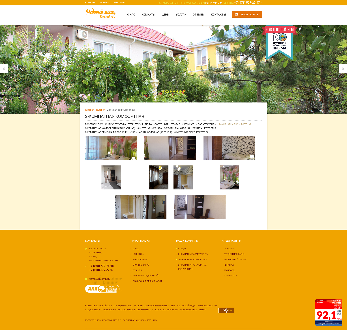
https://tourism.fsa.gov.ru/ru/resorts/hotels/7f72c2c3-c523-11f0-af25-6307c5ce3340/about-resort (153, 310)
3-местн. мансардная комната (183, 128)
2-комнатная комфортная (235, 124)
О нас (131, 14)
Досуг (158, 124)
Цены (165, 14)
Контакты (119, 2)
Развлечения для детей (145, 276)
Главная (89, 109)
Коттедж (210, 128)
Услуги (181, 14)
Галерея (104, 2)
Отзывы (198, 14)
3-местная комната (150, 128)
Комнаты (148, 14)
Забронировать (248, 14)
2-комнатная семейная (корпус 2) (151, 132)
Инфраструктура (115, 124)
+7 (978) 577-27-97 (247, 2)
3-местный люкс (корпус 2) (191, 132)
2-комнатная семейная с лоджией (106, 132)
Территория (135, 124)
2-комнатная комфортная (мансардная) (110, 128)
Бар (166, 124)
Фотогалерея (140, 259)
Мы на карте (212, 3)
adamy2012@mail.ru (99, 279)
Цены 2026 (138, 254)
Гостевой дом (94, 124)
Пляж (148, 124)
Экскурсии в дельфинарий (147, 281)
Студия (175, 124)
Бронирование (141, 265)
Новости (90, 2)
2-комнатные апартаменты (199, 124)
